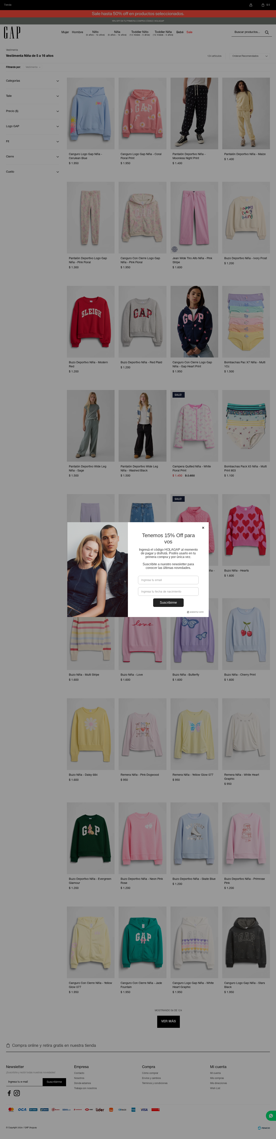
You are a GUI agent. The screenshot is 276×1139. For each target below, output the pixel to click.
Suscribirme (168, 602)
